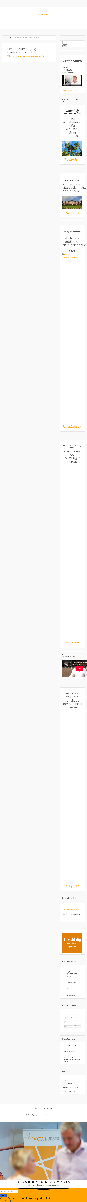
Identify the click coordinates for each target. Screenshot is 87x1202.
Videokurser (71, 995)
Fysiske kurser (72, 983)
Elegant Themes (39, 1115)
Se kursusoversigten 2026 (72, 910)
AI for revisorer (69, 1052)
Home (9, 37)
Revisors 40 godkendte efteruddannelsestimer (72, 427)
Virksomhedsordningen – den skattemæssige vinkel (72, 1059)
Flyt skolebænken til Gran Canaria (72, 160)
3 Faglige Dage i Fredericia (72, 643)
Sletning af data (70, 1045)
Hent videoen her (69, 90)
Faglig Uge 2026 (72, 213)
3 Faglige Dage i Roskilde (72, 886)
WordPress (57, 1115)
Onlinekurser (71, 989)
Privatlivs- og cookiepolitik (43, 1109)
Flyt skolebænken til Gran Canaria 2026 (73, 974)
